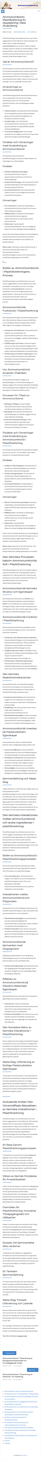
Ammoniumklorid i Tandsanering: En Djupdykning (21, 1394)
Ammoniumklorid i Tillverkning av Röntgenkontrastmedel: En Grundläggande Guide (17, 1360)
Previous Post (10, 1353)
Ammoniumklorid (19, 32)
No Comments (32, 32)
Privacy (7, 1440)
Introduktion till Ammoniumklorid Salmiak (19, 1427)
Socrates (24, 1455)
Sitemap (7, 1443)
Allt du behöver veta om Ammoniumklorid (19, 1391)
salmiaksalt (6, 1096)
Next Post (32, 1370)
